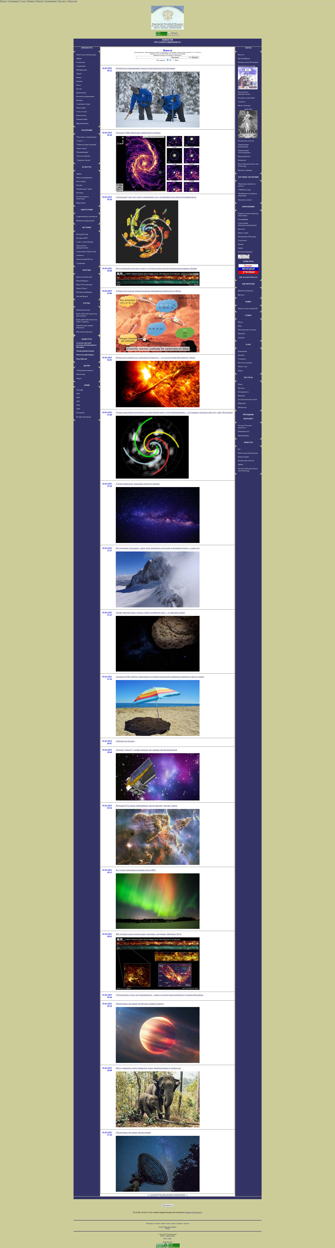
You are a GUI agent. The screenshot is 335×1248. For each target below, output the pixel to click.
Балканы (79, 81)
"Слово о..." (80, 141)
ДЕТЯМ (87, 366)
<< (148, 1195)
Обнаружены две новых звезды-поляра (133, 1132)
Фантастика (80, 374)
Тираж (240, 371)
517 (172, 1195)
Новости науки (243, 457)
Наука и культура (244, 105)
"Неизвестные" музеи (84, 189)
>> (186, 1195)
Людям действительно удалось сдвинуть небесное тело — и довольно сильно (150, 612)
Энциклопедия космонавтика (243, 146)
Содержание (13, 1)
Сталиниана (80, 263)
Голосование (51, 1)
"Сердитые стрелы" (83, 160)
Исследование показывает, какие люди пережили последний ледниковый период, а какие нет (158, 548)
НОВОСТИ (248, 442)
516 (169, 1195)
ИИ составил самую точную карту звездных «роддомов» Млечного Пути (148, 934)
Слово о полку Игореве (84, 242)
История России (82, 234)
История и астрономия (246, 98)
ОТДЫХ (248, 315)
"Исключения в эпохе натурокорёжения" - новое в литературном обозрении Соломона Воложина (159, 995)
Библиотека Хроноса (245, 291)
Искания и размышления (85, 96)
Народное (241, 333)
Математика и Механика (247, 237)
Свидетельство (164, 52)
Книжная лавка (81, 119)
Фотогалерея (81, 181)
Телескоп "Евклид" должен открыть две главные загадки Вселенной (146, 750)
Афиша (79, 58)
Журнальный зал (82, 123)
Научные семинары (245, 170)
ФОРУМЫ (87, 270)
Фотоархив (80, 413)
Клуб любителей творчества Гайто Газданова (86, 321)
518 (176, 1195)
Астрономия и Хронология (86, 252)
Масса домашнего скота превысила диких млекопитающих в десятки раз (148, 1068)
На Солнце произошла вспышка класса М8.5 (136, 870)
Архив (168, 1223)
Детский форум (82, 296)
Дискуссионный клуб (84, 277)
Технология (242, 240)
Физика (240, 244)
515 (165, 1195)
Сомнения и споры (83, 104)
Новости (40, 1)
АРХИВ (87, 385)
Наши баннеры (243, 436)
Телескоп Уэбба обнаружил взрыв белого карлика (138, 133)
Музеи (240, 322)
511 (151, 1195)
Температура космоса (125, 741)
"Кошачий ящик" (82, 152)
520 (183, 1195)
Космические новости (246, 141)
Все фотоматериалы (83, 417)
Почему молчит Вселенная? (248, 62)
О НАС (248, 344)
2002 (78, 397)
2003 (78, 394)
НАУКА (248, 48)
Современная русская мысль (86, 216)
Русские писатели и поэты (247, 399)
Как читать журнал (245, 363)
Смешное (241, 338)
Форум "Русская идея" (84, 284)
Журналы (241, 396)
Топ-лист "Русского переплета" (245, 427)
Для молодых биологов (248, 277)
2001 (78, 401)
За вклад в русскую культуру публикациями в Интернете (86, 345)
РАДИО (248, 302)
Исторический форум (84, 292)
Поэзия (79, 89)
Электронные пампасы (84, 370)
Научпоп (241, 295)
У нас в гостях (81, 112)
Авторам (241, 355)
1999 (78, 409)
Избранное (242, 403)
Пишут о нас (242, 366)
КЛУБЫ (86, 303)
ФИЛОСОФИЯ (87, 210)
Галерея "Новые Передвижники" (168, 1227)
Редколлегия (242, 351)
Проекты (241, 388)
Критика (79, 100)
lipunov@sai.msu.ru (193, 1212)
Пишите (30, 1)
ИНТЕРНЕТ (248, 419)
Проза (78, 85)
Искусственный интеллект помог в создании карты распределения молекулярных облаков (156, 268)
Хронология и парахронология (82, 247)
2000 (78, 405)
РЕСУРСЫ (248, 377)
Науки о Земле (243, 233)
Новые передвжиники (84, 178)
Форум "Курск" (82, 288)
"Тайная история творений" (86, 145)
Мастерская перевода (84, 332)
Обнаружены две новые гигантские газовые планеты (140, 1004)
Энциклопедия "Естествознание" (244, 151)
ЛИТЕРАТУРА (86, 48)
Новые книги (81, 108)
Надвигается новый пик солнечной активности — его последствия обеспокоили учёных (155, 357)
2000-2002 (248, 109)
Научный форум (82, 281)
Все (239, 449)
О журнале (242, 359)
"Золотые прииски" (83, 156)
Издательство (81, 115)
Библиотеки (242, 407)
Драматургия (81, 93)
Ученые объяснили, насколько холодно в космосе (138, 484)
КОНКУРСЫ (87, 339)
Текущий (79, 390)
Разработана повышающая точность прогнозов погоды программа (145, 68)
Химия (240, 248)
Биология (241, 229)
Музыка (79, 185)
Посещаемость (243, 392)
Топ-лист (62, 1)
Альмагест (80, 255)
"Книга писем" (81, 148)
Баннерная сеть (243, 431)
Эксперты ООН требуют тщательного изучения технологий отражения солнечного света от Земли (160, 677)
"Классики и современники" (86, 137)
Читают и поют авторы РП (247, 308)
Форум (78, 378)
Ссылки (173, 1223)
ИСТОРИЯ (86, 227)
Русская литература (245, 252)
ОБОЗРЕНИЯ (86, 130)
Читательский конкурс (85, 355)
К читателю (80, 62)
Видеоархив (80, 203)
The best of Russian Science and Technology (248, 470)
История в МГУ (82, 238)
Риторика (79, 193)
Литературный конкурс (85, 351)
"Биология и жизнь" (245, 200)
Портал (3, 1)
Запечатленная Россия (84, 259)
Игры (240, 326)
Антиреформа (243, 219)
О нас (23, 1)
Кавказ (78, 77)
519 (179, 1195)
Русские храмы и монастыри (82, 198)
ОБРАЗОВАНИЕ (248, 207)
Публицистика (81, 70)
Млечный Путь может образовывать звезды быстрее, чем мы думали (146, 806)
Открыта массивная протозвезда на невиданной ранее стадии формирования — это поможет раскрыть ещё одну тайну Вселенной (174, 412)
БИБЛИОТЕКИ (248, 284)
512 (155, 1195)
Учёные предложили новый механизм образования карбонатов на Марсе (148, 291)
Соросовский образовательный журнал (247, 224)
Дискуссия (72, 1)
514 (162, 1195)
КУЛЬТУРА (86, 167)
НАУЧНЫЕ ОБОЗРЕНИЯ (248, 177)
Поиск (240, 384)
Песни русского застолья (247, 330)
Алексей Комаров (170, 1235)
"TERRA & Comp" (244, 190)
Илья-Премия (81, 359)
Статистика (179, 1223)
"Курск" (79, 74)
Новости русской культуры (86, 55)
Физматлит (242, 160)
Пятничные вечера (83, 310)
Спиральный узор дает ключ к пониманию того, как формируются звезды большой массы (156, 197)
